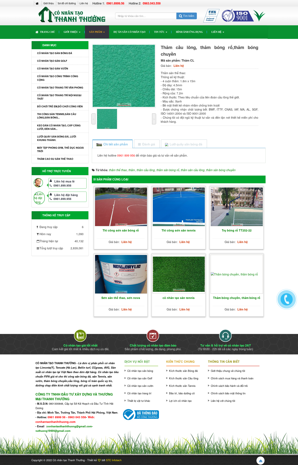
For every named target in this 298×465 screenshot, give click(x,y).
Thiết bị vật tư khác (138, 401)
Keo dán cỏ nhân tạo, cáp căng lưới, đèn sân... (58, 127)
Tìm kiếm (188, 16)
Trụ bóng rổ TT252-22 (237, 230)
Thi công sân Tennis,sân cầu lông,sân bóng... (56, 115)
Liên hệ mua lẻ (64, 181)
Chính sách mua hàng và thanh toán (232, 378)
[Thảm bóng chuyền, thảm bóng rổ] (237, 274)
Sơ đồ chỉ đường (67, 3)
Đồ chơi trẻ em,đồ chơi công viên (60, 106)
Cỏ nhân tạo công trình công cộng (57, 77)
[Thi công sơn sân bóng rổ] (121, 207)
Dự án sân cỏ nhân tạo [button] (129, 32)
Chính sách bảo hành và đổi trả (229, 386)
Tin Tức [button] (159, 32)
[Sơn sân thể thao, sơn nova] (121, 274)
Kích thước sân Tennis (182, 386)
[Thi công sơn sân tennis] (179, 207)
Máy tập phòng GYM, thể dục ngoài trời (60, 149)
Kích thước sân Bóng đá (183, 371)
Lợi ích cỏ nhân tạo (180, 401)
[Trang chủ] (38, 3)
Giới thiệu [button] (71, 32)
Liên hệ (84, 3)
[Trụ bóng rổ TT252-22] (237, 207)
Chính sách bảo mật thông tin (228, 393)
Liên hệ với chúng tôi (223, 401)
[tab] (112, 144)
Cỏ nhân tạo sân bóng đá (54, 53)
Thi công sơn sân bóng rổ (121, 230)
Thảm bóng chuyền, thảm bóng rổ (236, 298)
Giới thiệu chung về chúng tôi (228, 371)
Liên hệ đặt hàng (66, 195)
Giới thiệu (48, 3)
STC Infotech (113, 460)
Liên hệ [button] (216, 32)
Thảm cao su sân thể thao (55, 159)
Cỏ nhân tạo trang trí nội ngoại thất (59, 96)
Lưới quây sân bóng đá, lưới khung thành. (56, 138)
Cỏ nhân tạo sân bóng (140, 371)
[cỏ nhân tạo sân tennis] (179, 274)
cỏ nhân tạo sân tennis (179, 298)
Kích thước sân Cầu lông (183, 378)
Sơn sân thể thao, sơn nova (120, 298)
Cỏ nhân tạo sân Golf (52, 61)
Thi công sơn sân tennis (179, 230)
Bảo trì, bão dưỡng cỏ (182, 393)
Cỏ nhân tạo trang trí (139, 393)
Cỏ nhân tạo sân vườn (52, 68)
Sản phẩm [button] (96, 32)
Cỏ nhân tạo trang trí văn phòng (60, 87)
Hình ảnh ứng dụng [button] (189, 32)
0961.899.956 (62, 185)
